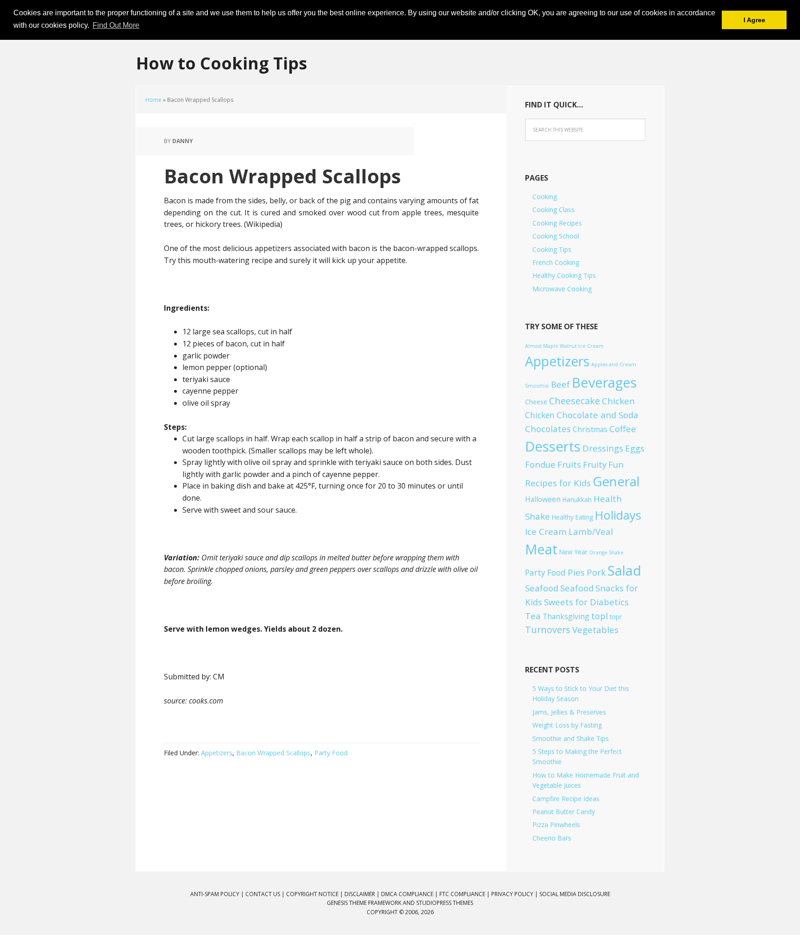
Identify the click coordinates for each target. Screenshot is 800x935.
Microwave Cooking (562, 288)
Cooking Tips (551, 249)
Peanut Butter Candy (563, 811)
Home (153, 100)
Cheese (536, 401)
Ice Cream (546, 531)
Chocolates (548, 428)
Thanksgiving (566, 616)
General (616, 481)
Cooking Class (553, 209)
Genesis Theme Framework (364, 903)
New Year (573, 551)
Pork (596, 572)
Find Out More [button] (116, 25)
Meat (541, 549)
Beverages (604, 382)
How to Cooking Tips (221, 63)
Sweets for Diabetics (586, 602)
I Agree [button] (754, 20)
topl (599, 615)
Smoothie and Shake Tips (570, 738)
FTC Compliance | (465, 894)
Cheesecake (574, 401)
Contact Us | (265, 894)
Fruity (594, 464)
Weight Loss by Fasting (567, 725)
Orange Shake (606, 552)
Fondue (540, 464)
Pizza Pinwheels (556, 824)
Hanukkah (577, 499)
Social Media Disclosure (574, 894)
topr (616, 616)
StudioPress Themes (444, 903)
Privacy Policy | (515, 894)
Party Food (331, 752)
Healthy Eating (572, 517)
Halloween (543, 499)
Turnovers (547, 629)
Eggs (634, 448)
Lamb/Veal (591, 531)
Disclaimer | (362, 894)
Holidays (618, 515)
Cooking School (555, 236)
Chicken (618, 401)
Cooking (544, 196)
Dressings (602, 448)
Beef (560, 384)
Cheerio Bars (551, 838)
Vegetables (595, 629)
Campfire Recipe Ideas (566, 798)
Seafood (541, 588)
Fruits (569, 464)
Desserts (553, 446)
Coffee (622, 428)
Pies (576, 572)
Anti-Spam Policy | (217, 894)
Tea (533, 615)
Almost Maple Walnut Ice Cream (564, 346)
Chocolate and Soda (597, 414)
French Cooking (555, 262)
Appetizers (216, 752)
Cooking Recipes (557, 223)
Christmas (590, 429)
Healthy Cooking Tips (564, 275)
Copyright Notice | (315, 894)
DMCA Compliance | (410, 894)
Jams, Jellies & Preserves (569, 712)
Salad (624, 570)
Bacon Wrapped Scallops (273, 752)
